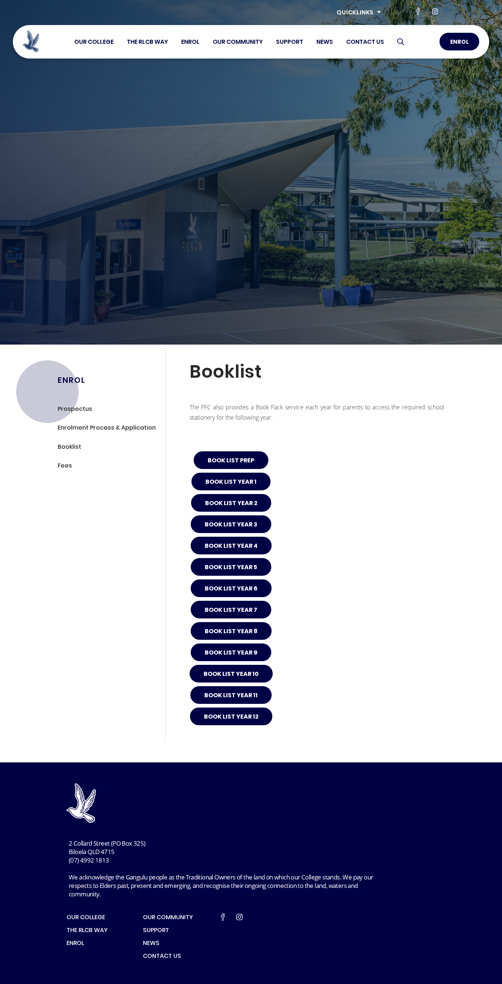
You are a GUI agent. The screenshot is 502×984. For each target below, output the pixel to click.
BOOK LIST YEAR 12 (231, 717)
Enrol (459, 42)
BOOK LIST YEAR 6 (231, 589)
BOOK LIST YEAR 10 (231, 674)
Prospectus (75, 409)
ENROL (190, 42)
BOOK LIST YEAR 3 (231, 525)
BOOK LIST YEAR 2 (231, 503)
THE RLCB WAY (147, 42)
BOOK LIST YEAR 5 (231, 567)
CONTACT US (365, 42)
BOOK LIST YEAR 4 (231, 546)
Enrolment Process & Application (107, 428)
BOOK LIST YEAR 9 (231, 653)
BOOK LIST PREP (231, 461)
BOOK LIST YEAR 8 (231, 632)
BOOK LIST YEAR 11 (231, 696)
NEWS (324, 42)
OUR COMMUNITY (238, 42)
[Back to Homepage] (31, 42)
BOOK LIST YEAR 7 (231, 610)
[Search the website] (400, 41)
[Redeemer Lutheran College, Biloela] (101, 803)
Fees (65, 466)
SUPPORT (289, 42)
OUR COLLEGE (94, 42)
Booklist (69, 447)
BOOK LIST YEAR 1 (231, 482)
